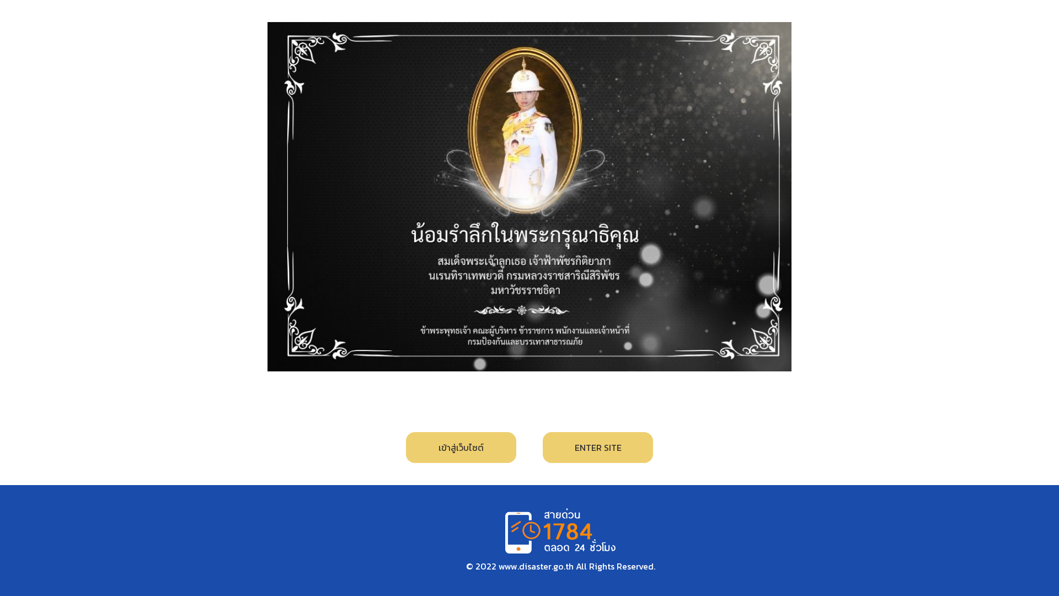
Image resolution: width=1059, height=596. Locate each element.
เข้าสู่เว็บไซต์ (461, 447)
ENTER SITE (598, 447)
